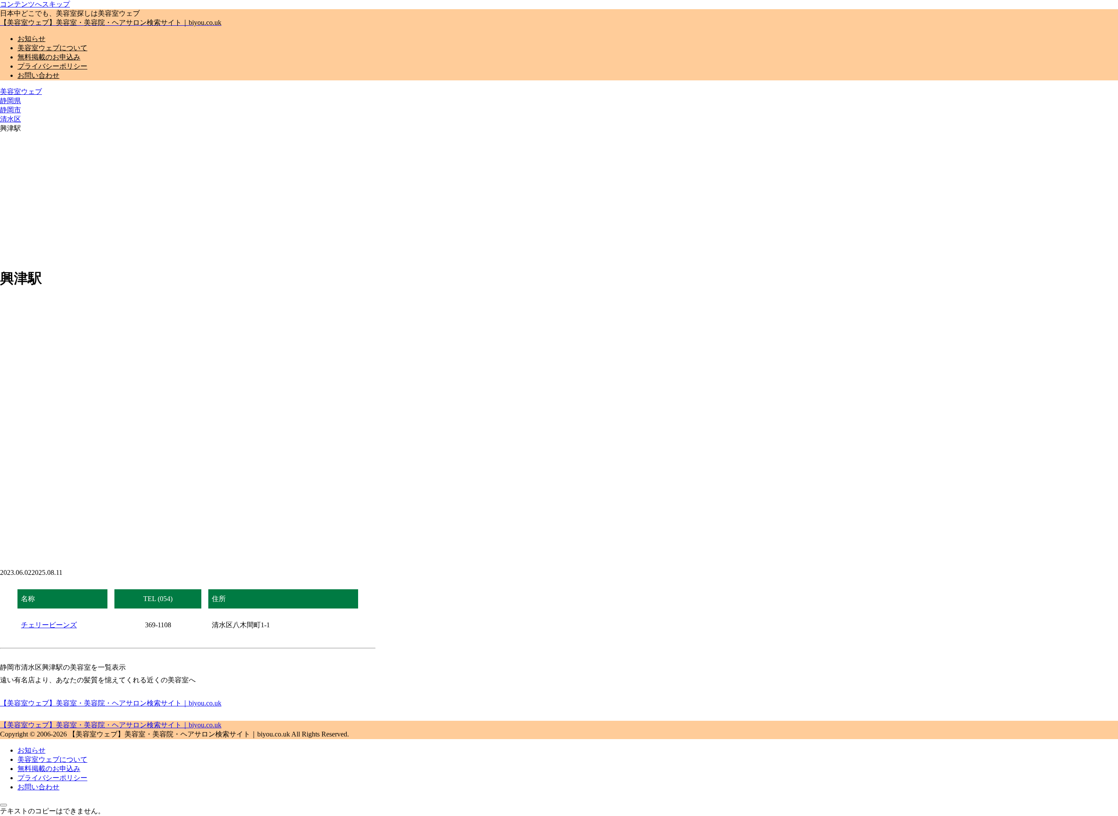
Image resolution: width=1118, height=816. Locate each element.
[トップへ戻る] (3, 805)
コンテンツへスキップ (35, 4)
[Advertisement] (188, 199)
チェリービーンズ (49, 625)
